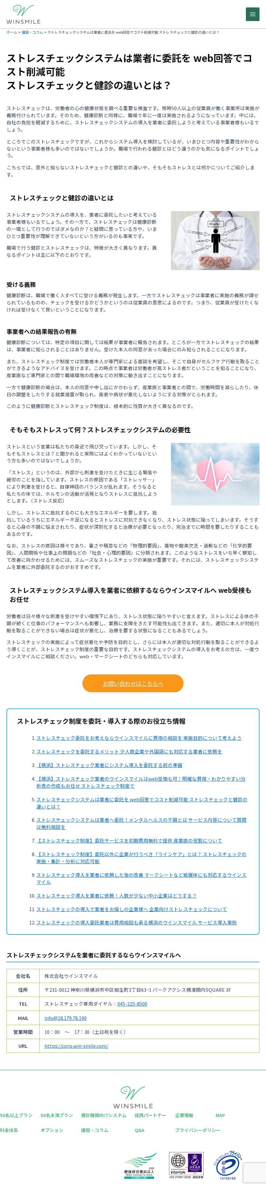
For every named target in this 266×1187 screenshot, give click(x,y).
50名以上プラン (16, 1115)
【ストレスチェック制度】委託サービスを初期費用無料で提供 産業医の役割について (129, 840)
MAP (220, 1115)
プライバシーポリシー (198, 1130)
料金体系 (9, 1130)
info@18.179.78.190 (65, 1017)
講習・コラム (94, 1130)
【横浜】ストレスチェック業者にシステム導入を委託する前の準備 (109, 765)
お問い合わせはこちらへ (133, 683)
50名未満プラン (57, 1115)
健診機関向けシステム (104, 1115)
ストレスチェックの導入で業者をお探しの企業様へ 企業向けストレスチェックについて (131, 909)
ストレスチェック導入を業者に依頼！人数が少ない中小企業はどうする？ (116, 895)
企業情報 (184, 1115)
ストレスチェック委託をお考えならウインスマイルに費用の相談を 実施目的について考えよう (139, 737)
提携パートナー (150, 1115)
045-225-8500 (132, 1003)
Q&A (139, 1130)
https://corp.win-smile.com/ (76, 1045)
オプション (52, 1130)
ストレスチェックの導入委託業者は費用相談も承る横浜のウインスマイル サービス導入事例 (136, 922)
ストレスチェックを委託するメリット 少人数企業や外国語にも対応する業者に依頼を (129, 751)
